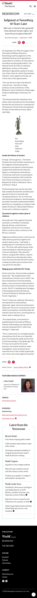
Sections (27, 14)
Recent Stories (11, 436)
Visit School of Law (8, 418)
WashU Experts (11, 461)
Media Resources (7, 574)
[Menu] (35, 5)
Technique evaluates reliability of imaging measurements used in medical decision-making (17, 453)
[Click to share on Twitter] (23, 42)
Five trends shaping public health (17, 439)
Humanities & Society (9, 401)
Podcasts (5, 560)
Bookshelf (5, 557)
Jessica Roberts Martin (21, 367)
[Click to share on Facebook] (19, 42)
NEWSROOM (10, 14)
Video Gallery (6, 563)
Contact (4, 577)
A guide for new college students (17, 465)
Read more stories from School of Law (14, 415)
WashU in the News (13, 483)
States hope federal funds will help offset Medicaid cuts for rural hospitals (18, 508)
